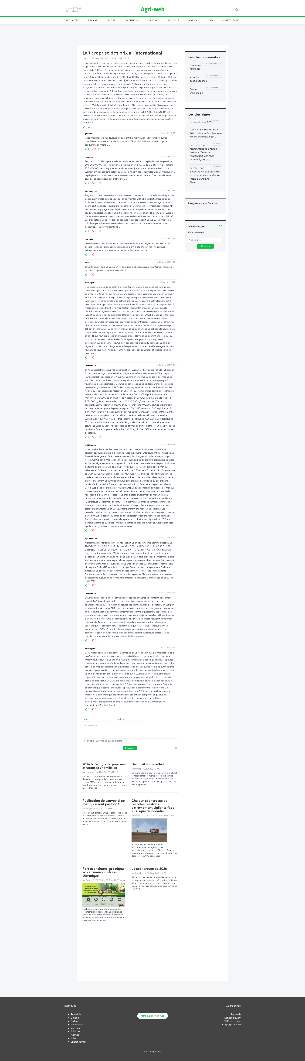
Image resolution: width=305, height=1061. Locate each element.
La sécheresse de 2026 (149, 869)
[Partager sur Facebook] (84, 127)
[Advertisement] (152, 34)
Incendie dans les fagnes (198, 79)
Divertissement (230, 20)
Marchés (153, 20)
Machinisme (132, 20)
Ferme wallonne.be (196, 91)
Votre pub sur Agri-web (152, 1015)
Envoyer (129, 748)
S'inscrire (205, 246)
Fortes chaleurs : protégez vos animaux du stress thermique (103, 872)
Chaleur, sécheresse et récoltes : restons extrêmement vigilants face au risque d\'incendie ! (153, 806)
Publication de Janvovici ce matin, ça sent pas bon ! (103, 802)
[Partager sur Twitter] (89, 127)
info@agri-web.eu (231, 1024)
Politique (173, 20)
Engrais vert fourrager (196, 67)
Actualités (72, 20)
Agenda (193, 20)
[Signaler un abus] (99, 148)
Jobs (210, 20)
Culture (111, 20)
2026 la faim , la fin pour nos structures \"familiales (104, 766)
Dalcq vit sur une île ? (148, 764)
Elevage (92, 20)
